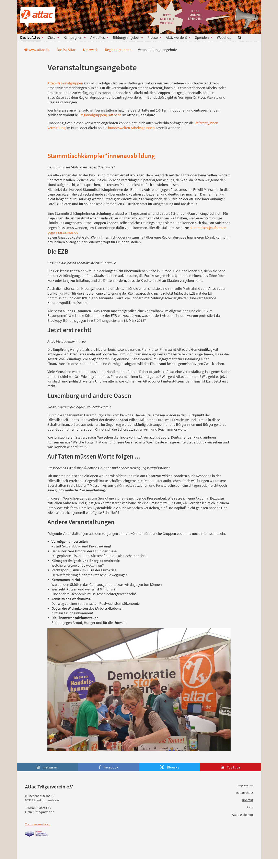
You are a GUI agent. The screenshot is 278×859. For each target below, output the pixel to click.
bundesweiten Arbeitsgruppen (131, 127)
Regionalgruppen (117, 49)
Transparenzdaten (37, 824)
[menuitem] (31, 37)
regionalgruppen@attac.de (100, 115)
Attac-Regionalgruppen (65, 83)
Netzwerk (90, 49)
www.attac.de (38, 49)
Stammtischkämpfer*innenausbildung (101, 156)
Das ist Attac (66, 49)
